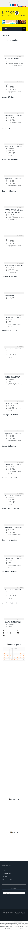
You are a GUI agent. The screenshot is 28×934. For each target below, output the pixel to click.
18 (23, 655)
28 (11, 659)
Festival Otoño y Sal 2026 (11, 403)
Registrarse (11, 2)
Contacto (4, 870)
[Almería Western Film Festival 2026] (14, 256)
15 (14, 655)
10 (18, 633)
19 (4, 657)
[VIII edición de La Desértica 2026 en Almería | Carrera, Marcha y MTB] (14, 612)
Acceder (4, 2)
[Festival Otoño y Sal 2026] (14, 394)
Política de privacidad (7, 879)
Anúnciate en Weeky (20, 2)
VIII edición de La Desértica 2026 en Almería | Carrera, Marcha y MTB (14, 621)
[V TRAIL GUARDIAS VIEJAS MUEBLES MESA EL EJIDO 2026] (14, 49)
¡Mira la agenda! (15, 645)
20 (7, 657)
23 (17, 657)
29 (4, 652)
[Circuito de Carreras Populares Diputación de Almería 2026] (14, 367)
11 (23, 653)
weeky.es (8, 910)
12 (4, 655)
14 (11, 655)
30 (7, 652)
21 (11, 657)
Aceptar (14, 928)
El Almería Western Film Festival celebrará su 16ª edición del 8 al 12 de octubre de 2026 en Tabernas (14, 211)
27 (7, 659)
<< (4, 648)
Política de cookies (6, 883)
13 (7, 655)
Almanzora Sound (9, 295)
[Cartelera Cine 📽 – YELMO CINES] (14, 75)
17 (20, 655)
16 (17, 655)
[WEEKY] (14, 13)
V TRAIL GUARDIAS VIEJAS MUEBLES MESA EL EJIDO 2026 (13, 59)
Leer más (21, 928)
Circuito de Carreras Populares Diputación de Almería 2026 (12, 376)
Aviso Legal (4, 876)
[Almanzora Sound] (14, 286)
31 (11, 652)
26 (4, 659)
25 (23, 657)
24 (20, 657)
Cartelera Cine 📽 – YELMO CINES (13, 84)
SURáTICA (18, 914)
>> (4, 635)
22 (14, 657)
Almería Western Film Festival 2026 (14, 265)
